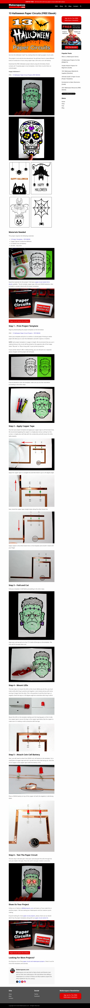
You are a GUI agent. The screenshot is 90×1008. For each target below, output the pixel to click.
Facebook (37, 996)
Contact (11, 998)
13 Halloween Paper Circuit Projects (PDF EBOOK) (26, 75)
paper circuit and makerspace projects (34, 961)
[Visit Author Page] (12, 970)
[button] (80, 6)
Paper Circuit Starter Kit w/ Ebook (19, 321)
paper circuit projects (29, 916)
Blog (63, 108)
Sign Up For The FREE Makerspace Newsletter (71, 19)
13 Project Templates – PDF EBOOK (20, 239)
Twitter (36, 994)
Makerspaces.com (22, 970)
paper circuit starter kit (41, 918)
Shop (63, 103)
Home (63, 101)
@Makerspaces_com (27, 908)
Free (63, 106)
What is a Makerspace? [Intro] (70, 56)
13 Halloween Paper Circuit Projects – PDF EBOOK (26, 333)
